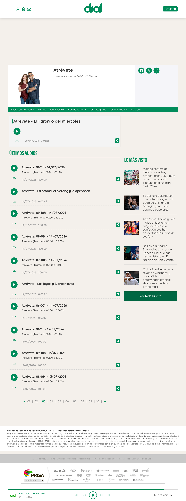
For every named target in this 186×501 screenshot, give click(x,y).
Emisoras (61, 459)
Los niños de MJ (118, 109)
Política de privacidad (101, 459)
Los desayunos (98, 109)
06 (67, 401)
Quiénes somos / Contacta (43, 459)
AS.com (124, 471)
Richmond (58, 479)
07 (74, 401)
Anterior (76, 495)
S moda (111, 479)
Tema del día (57, 109)
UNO (80, 475)
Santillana (87, 471)
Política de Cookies (121, 459)
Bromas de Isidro (76, 109)
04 (51, 401)
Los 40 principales (73, 471)
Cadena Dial (110, 475)
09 (90, 401)
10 (97, 401)
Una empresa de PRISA (34, 473)
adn (134, 471)
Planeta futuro (131, 475)
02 (36, 401)
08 (82, 401)
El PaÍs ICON (99, 479)
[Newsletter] (29, 9)
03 (43, 401)
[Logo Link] (93, 8)
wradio (88, 475)
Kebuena (142, 475)
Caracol (145, 471)
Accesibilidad (84, 459)
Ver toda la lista (150, 296)
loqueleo (124, 479)
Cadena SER (115, 471)
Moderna (72, 479)
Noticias (42, 109)
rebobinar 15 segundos (84, 495)
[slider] (93, 489)
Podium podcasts (86, 479)
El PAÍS (59, 471)
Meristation (138, 479)
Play (93, 495)
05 (59, 401)
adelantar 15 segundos (101, 495)
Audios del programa (22, 109)
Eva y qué (135, 109)
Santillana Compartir (102, 471)
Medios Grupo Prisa (34, 480)
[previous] (24, 401)
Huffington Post (63, 475)
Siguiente (110, 495)
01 (28, 401)
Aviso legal (72, 459)
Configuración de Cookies (143, 459)
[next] (105, 401)
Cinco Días (99, 475)
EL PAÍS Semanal (121, 475)
